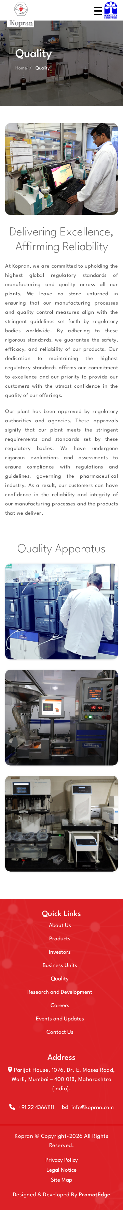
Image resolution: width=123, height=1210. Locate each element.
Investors (60, 952)
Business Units (60, 965)
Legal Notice (61, 1170)
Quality (60, 979)
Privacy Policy (61, 1160)
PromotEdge (94, 1195)
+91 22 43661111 (36, 1107)
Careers (60, 1005)
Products (59, 939)
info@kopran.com (92, 1107)
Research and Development (59, 992)
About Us (60, 925)
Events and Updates (60, 1019)
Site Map (61, 1180)
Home (21, 68)
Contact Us (59, 1032)
